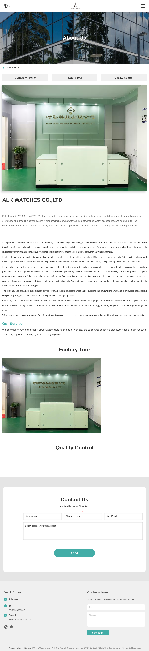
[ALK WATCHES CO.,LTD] (75, 5)
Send (74, 553)
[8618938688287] (12, 628)
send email (98, 632)
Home (8, 68)
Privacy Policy (14, 648)
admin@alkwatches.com (20, 620)
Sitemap (27, 648)
